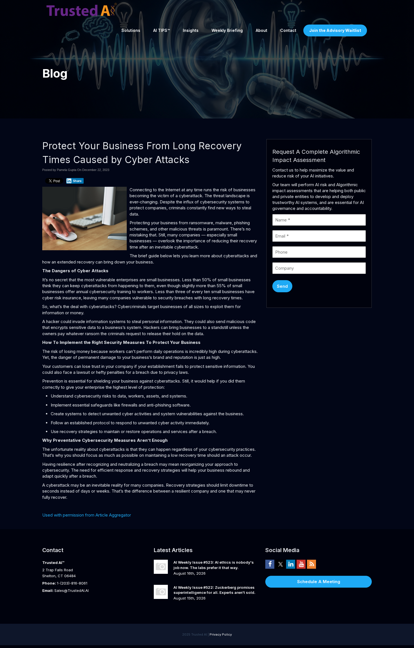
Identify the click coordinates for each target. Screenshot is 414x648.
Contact (288, 30)
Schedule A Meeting (318, 581)
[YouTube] (301, 564)
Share (77, 181)
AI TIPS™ (161, 30)
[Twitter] (280, 564)
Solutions (130, 30)
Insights (191, 30)
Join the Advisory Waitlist (335, 30)
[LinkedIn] (290, 564)
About (261, 30)
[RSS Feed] (311, 564)
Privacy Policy (221, 634)
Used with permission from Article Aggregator (86, 515)
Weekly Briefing (227, 30)
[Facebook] (269, 564)
